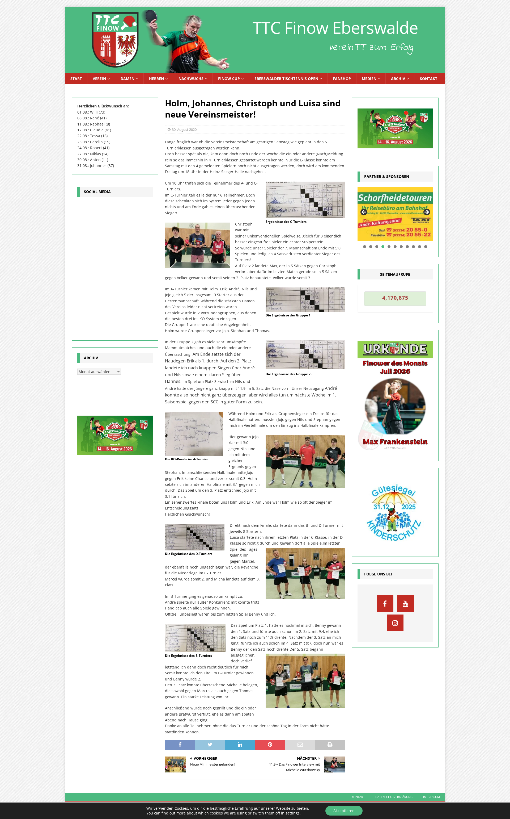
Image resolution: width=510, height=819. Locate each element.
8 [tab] (407, 246)
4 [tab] (382, 246)
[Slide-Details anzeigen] (395, 214)
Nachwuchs (190, 78)
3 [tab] (376, 246)
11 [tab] (426, 246)
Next (426, 212)
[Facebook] (385, 603)
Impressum (431, 797)
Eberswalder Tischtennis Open (286, 78)
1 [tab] (364, 246)
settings (293, 813)
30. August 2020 (184, 129)
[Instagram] (395, 623)
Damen (127, 78)
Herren (156, 78)
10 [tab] (420, 246)
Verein (99, 78)
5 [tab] (389, 246)
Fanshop (342, 78)
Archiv (398, 78)
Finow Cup (229, 78)
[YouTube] (405, 603)
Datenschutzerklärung (394, 797)
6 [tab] (395, 246)
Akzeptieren (344, 810)
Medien (369, 78)
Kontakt (428, 78)
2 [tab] (370, 246)
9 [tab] (413, 246)
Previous (364, 212)
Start (76, 78)
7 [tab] (401, 246)
